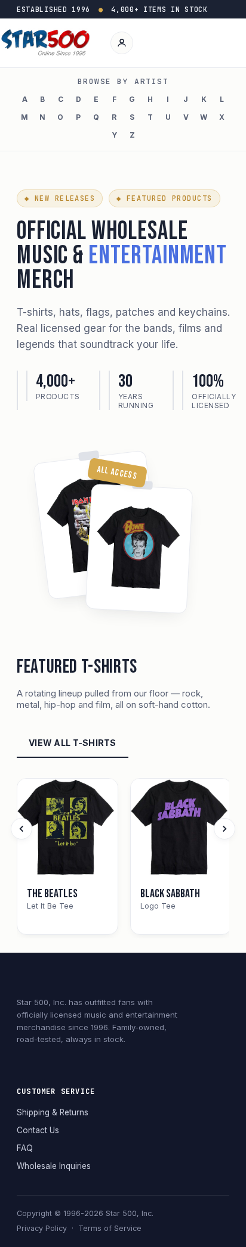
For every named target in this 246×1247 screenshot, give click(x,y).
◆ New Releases (59, 198)
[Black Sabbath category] (181, 829)
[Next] (224, 828)
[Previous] (21, 828)
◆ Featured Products (164, 198)
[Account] (121, 43)
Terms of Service (110, 1228)
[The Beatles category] (67, 829)
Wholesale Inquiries (54, 1166)
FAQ (25, 1148)
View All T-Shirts (72, 743)
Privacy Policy (42, 1228)
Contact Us (38, 1130)
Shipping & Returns (52, 1112)
